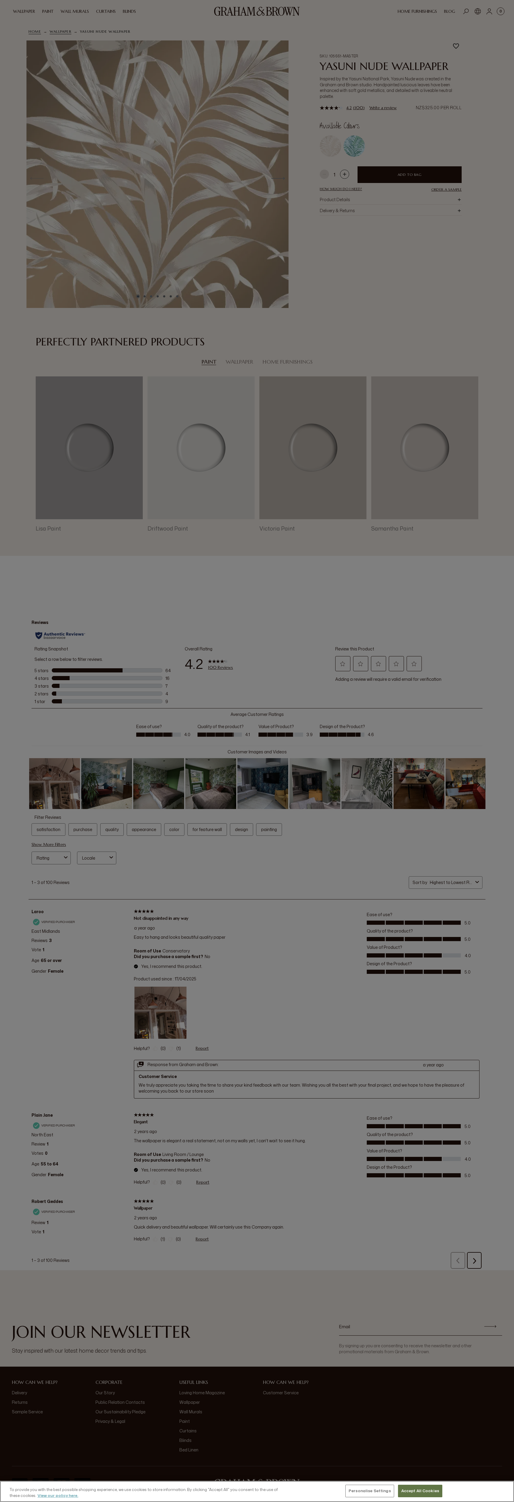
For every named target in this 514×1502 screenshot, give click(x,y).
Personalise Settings (370, 1490)
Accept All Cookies (420, 1490)
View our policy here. (57, 1495)
